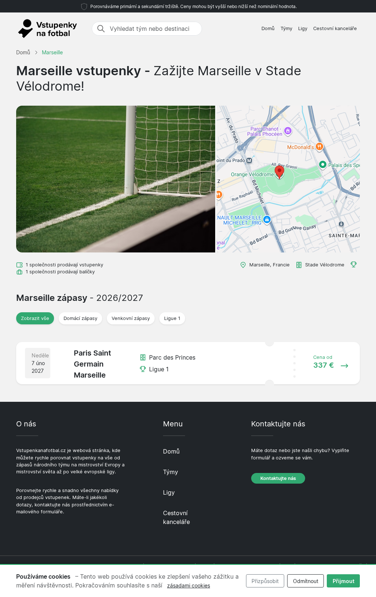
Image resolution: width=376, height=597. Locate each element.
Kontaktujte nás (278, 478)
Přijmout (343, 581)
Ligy (302, 28)
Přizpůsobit (265, 581)
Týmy (286, 28)
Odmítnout (305, 581)
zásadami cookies (188, 585)
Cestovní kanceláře (335, 28)
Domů (268, 28)
